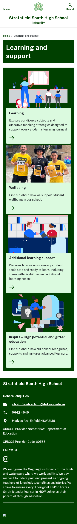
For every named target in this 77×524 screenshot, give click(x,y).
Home (6, 35)
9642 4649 (20, 412)
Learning (16, 113)
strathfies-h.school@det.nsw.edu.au (38, 404)
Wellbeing (17, 188)
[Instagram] (6, 461)
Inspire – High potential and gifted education (37, 339)
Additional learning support (32, 258)
